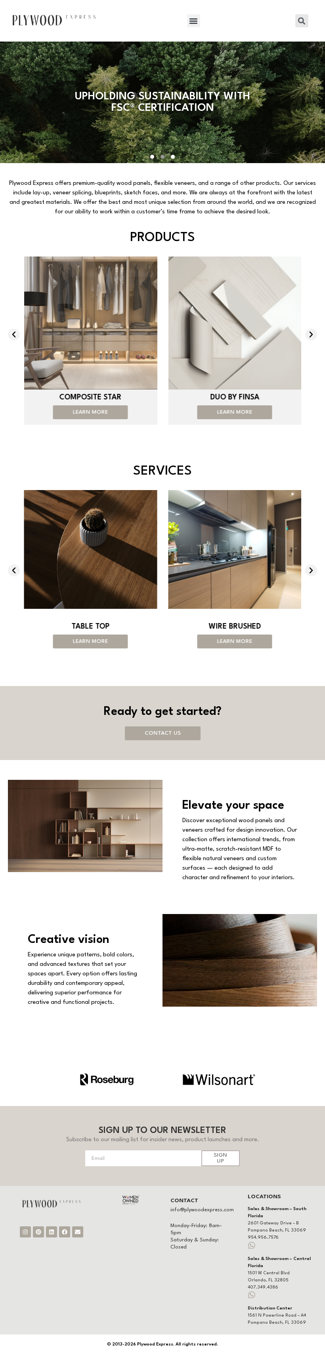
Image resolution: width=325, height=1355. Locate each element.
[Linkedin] (51, 1231)
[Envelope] (77, 1231)
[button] (193, 20)
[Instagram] (25, 1231)
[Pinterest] (38, 1231)
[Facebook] (64, 1231)
